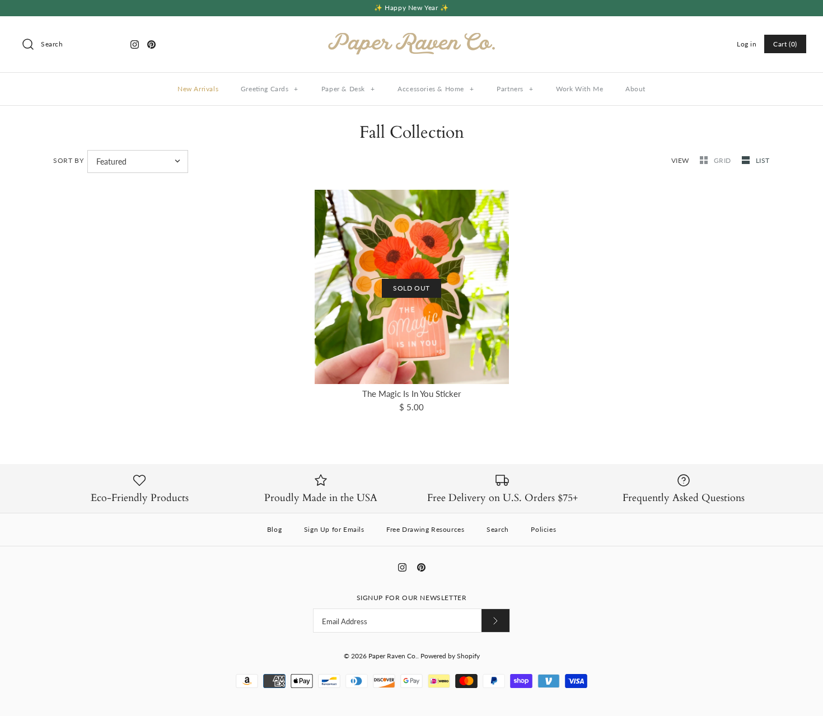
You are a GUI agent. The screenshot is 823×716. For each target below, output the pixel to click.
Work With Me (579, 89)
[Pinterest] (151, 44)
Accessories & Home (436, 89)
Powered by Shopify (450, 656)
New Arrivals (197, 89)
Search (498, 529)
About (635, 89)
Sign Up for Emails (334, 529)
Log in (747, 44)
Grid (723, 160)
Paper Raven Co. (392, 656)
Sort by (68, 160)
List (763, 160)
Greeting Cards (269, 89)
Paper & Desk (348, 89)
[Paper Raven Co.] (411, 34)
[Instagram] (134, 44)
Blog (274, 529)
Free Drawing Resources (425, 529)
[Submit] (495, 620)
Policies (543, 529)
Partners (515, 89)
